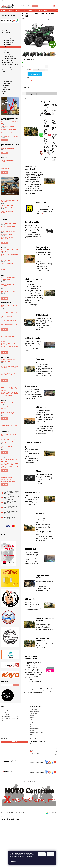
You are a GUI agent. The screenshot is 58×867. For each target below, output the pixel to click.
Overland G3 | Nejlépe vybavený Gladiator (9, 347)
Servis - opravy (33, 721)
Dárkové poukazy (6, 89)
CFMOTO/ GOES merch (7, 71)
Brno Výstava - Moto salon (8, 231)
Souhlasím (50, 854)
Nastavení (13, 861)
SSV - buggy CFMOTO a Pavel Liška (9, 435)
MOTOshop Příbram (26, 781)
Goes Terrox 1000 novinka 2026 (10, 324)
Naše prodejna (5, 28)
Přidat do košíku (35, 74)
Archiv (5, 140)
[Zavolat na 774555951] (3, 1)
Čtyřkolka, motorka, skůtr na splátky (8, 160)
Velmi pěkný (33, 743)
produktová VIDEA (34, 728)
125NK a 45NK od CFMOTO (8, 320)
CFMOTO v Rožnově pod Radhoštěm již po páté (7, 413)
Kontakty (32, 717)
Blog (31, 726)
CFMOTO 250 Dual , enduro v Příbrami (9, 268)
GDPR (31, 719)
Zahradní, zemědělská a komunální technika (10, 65)
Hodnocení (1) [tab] (42, 94)
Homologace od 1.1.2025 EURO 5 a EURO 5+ (10, 122)
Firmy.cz (34, 781)
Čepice (5, 79)
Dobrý (31, 750)
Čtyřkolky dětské (7, 44)
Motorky (4, 34)
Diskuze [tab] (49, 94)
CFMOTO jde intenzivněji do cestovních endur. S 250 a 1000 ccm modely (9, 389)
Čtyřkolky (4, 36)
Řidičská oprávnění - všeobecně (9, 136)
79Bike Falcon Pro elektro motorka (8, 212)
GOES (5, 48)
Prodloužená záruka (6, 234)
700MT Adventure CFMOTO (8, 403)
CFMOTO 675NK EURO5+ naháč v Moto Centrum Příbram (10, 206)
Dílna (3, 93)
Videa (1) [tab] (35, 94)
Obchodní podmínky (35, 711)
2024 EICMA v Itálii (6, 395)
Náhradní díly (5, 91)
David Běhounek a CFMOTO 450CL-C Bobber (8, 285)
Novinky (32, 730)
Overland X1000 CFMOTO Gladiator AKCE (8, 227)
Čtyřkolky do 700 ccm (9, 40)
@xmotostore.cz (7, 721)
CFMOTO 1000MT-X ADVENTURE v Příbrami (10, 344)
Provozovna (33, 725)
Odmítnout (41, 854)
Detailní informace (26, 80)
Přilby (5, 77)
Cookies (32, 723)
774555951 (6, 712)
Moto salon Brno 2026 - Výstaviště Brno (7, 238)
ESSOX (32, 715)
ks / (14, 742)
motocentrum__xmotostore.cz (11, 718)
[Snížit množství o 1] (27, 75)
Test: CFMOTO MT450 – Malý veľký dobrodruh (9, 426)
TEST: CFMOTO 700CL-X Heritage (8, 447)
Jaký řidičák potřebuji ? (7, 126)
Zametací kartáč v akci (7, 316)
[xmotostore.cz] (29, 795)
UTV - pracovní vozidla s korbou (9, 58)
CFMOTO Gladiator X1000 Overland (8, 407)
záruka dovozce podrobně (8, 481)
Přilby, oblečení (5, 85)
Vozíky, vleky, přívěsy (7, 67)
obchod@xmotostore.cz (9, 710)
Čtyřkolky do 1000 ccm (9, 42)
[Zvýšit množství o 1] (27, 73)
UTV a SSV (6, 52)
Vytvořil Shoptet (53, 812)
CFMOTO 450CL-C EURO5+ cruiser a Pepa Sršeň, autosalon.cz (8, 441)
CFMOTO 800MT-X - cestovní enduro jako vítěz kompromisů (9, 393)
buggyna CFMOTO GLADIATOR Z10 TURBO (9, 201)
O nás (31, 734)
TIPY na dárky (5, 30)
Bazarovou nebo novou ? (7, 148)
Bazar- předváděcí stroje (7, 62)
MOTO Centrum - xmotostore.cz (11, 716)
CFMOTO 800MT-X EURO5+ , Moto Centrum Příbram (9, 374)
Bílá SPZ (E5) (7, 54)
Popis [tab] (24, 94)
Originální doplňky (8, 81)
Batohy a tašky (7, 83)
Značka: (50, 20)
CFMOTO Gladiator (8, 46)
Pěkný (31, 747)
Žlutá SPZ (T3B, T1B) (8, 56)
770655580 (6, 714)
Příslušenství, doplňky (7, 69)
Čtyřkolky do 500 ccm (9, 38)
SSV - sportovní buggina (7, 60)
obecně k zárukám (6, 479)
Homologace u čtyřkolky (7, 133)
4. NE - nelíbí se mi (34, 753)
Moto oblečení (7, 73)
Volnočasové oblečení (9, 75)
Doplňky (4, 87)
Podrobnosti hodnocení (39, 20)
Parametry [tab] (29, 94)
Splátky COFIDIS (34, 713)
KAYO (5, 50)
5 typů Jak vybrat (6, 168)
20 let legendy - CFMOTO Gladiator (8, 291)
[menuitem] (3, 10)
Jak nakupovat (27, 1)
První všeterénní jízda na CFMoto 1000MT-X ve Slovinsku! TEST (10, 311)
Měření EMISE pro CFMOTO (8, 129)
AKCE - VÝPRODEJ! (6, 32)
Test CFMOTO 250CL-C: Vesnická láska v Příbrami (10, 259)
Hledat (35, 6)
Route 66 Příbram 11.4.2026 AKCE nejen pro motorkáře (9, 222)
